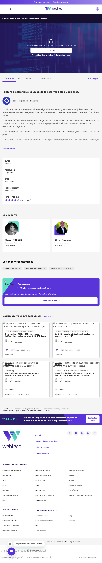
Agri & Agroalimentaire (10, 495)
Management (7, 475)
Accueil (5, 409)
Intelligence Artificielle (43, 475)
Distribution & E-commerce (44, 495)
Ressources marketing (42, 2)
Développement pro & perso (11, 470)
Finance (71, 480)
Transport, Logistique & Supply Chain (81, 495)
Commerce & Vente (75, 485)
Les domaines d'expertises (46, 441)
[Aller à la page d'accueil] (55, 9)
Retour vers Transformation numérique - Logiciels (25, 18)
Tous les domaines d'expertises (22, 409)
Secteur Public (40, 490)
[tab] (9, 79)
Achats (37, 485)
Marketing (72, 475)
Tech (38, 409)
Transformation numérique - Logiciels (56, 409)
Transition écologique (76, 470)
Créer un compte (42, 447)
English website (74, 542)
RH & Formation (40, 480)
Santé (4, 500)
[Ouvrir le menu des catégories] (5, 9)
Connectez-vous (42, 453)
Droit (4, 485)
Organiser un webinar (60, 2)
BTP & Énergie (73, 490)
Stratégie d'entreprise (42, 470)
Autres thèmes (40, 500)
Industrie (5, 490)
